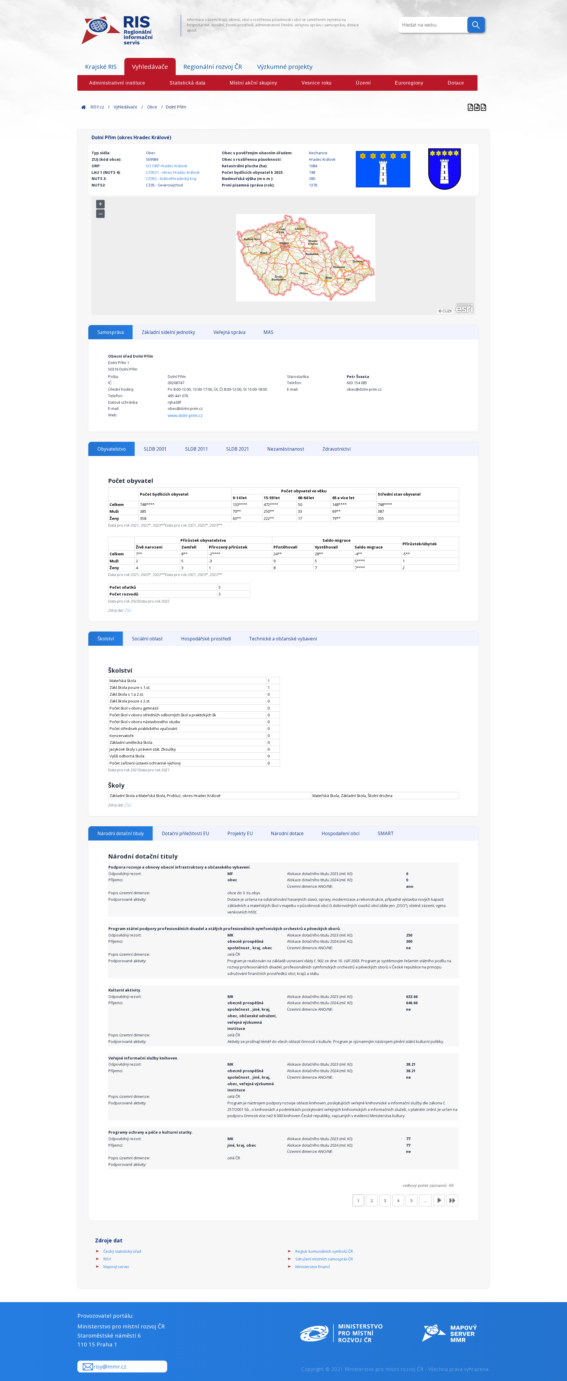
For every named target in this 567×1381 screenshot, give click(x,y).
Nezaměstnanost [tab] (285, 449)
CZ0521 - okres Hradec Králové (173, 172)
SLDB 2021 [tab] (237, 449)
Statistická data (188, 82)
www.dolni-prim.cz (185, 415)
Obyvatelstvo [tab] (111, 449)
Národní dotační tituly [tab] (120, 833)
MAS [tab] (268, 332)
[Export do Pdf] (471, 107)
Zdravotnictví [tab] (336, 449)
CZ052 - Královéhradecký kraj (171, 178)
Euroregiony (409, 82)
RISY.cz (97, 107)
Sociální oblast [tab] (147, 639)
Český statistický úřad (122, 1251)
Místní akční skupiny (253, 82)
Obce (152, 107)
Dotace (456, 82)
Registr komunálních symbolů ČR (324, 1251)
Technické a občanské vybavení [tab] (283, 639)
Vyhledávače (150, 66)
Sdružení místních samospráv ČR (324, 1259)
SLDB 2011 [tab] (196, 449)
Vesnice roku (317, 82)
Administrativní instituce (117, 82)
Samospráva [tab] (110, 332)
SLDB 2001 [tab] (155, 449)
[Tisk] (477, 107)
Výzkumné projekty (284, 66)
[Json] (483, 107)
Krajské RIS (101, 66)
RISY (107, 1259)
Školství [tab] (105, 639)
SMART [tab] (386, 833)
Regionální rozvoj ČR (212, 66)
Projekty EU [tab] (240, 833)
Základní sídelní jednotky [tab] (168, 332)
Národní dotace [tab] (287, 833)
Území (363, 82)
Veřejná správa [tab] (229, 332)
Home (83, 107)
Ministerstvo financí (312, 1266)
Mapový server (116, 1266)
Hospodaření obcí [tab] (340, 833)
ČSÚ (128, 610)
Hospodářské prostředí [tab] (206, 639)
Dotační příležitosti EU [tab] (185, 833)
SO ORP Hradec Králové (166, 165)
